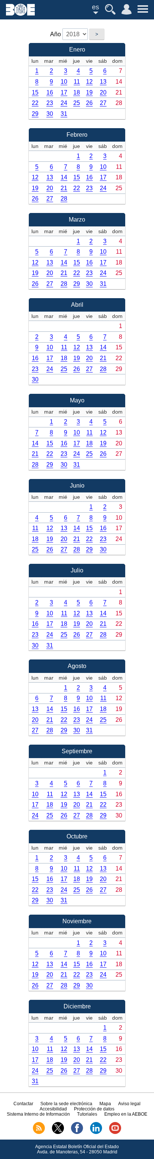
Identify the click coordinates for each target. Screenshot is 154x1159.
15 (35, 92)
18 (76, 92)
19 (89, 92)
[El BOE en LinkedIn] (96, 1132)
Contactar (23, 1103)
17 (64, 92)
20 (103, 92)
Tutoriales (87, 1114)
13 (103, 81)
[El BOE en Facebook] (77, 1132)
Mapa (105, 1103)
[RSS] (39, 1132)
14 (64, 177)
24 (64, 103)
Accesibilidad (53, 1109)
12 (89, 81)
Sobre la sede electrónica (66, 1103)
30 (49, 114)
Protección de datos (94, 1109)
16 (49, 92)
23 (49, 103)
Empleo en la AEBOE (125, 1114)
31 (64, 114)
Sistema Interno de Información (38, 1114)
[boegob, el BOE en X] (58, 1132)
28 (64, 198)
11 (77, 81)
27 (103, 103)
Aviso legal (129, 1103)
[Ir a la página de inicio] (20, 13)
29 (35, 114)
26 (89, 103)
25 (76, 103)
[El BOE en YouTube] (115, 1132)
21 (64, 188)
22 (35, 103)
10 (64, 81)
